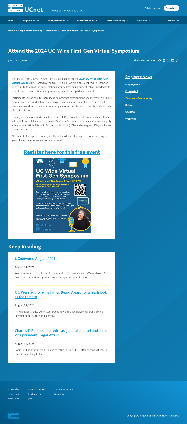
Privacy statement (36, 389)
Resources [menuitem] (142, 20)
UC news (130, 111)
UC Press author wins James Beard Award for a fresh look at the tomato (61, 294)
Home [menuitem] (10, 20)
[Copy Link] (177, 60)
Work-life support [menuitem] (85, 20)
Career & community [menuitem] (115, 20)
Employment (132, 84)
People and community (30, 30)
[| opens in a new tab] (159, 60)
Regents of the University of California (159, 415)
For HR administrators (64, 389)
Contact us (59, 394)
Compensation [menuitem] (29, 20)
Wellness (130, 118)
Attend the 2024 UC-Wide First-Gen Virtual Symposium (75, 30)
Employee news (35, 394)
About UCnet (14, 399)
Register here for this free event (62, 152)
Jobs (30, 399)
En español (131, 91)
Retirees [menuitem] (172, 20)
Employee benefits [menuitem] (56, 20)
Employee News (138, 76)
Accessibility (13, 389)
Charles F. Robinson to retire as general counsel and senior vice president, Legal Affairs (62, 332)
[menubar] (93, 20)
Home (11, 30)
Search (170, 8)
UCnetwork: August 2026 (35, 258)
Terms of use (13, 394)
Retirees (130, 105)
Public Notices (152, 8)
